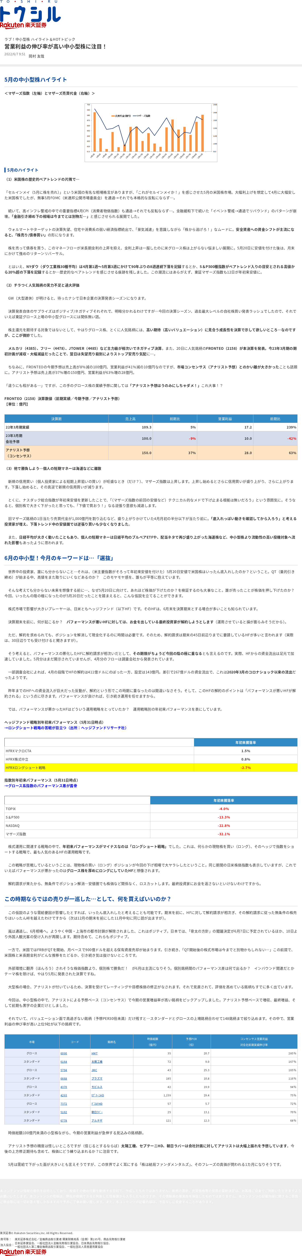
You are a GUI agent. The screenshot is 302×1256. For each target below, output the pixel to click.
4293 (64, 1095)
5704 (64, 1070)
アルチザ (97, 1120)
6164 (64, 1061)
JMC (94, 1070)
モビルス (97, 1087)
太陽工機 (97, 1061)
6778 (64, 1120)
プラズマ (97, 1078)
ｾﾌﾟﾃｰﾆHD (98, 1095)
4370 (64, 1087)
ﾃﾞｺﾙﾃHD (97, 1103)
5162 (64, 1112)
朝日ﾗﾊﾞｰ (97, 1112)
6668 (64, 1078)
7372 (64, 1103)
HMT (95, 1053)
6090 (64, 1053)
